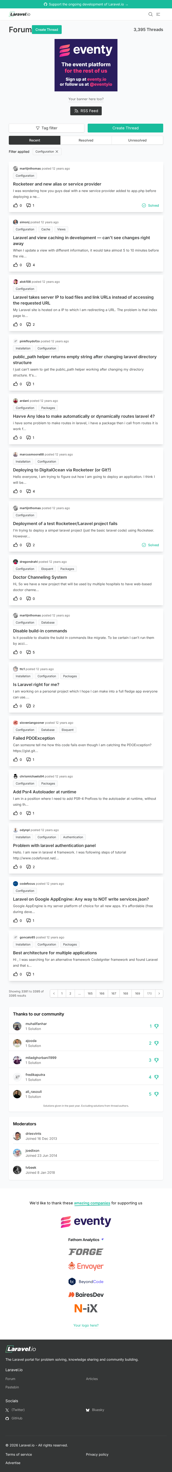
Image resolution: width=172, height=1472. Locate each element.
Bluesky (97, 1410)
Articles (92, 1379)
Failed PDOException (34, 738)
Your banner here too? (86, 99)
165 (90, 993)
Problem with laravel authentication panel (54, 845)
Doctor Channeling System (40, 577)
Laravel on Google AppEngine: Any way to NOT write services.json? (81, 899)
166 (101, 993)
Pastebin (12, 1387)
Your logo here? (86, 1325)
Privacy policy (97, 1454)
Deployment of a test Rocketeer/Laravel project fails (65, 523)
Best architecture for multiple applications (55, 952)
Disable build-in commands (40, 630)
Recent (34, 140)
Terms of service (18, 1454)
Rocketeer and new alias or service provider (57, 184)
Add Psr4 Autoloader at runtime (44, 791)
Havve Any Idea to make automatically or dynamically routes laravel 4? (84, 416)
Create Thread (46, 29)
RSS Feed (89, 111)
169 (137, 993)
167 (113, 993)
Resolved (86, 140)
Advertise (12, 1463)
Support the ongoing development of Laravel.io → (88, 4)
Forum (10, 1379)
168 (125, 993)
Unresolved (137, 140)
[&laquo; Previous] (54, 993)
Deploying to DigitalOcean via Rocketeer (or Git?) (62, 469)
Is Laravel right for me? (36, 684)
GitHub (16, 1418)
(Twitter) (17, 1410)
